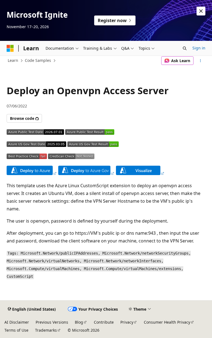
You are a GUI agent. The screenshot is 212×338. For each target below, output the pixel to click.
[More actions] (200, 60)
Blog (79, 322)
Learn (13, 60)
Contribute (104, 322)
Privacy (126, 322)
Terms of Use (16, 330)
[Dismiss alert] (201, 11)
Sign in (198, 48)
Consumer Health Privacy (167, 322)
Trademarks (46, 330)
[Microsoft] (10, 48)
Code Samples (38, 60)
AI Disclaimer (16, 322)
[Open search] (184, 48)
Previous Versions (52, 322)
